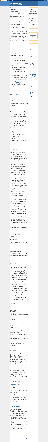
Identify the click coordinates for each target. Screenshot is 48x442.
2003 (30, 95)
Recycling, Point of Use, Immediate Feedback (17, 111)
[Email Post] (19, 21)
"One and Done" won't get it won (15, 409)
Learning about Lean (15, 3)
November (31, 62)
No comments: (17, 21)
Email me (19, 234)
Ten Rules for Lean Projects (14, 97)
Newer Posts (11, 438)
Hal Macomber (14, 100)
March (31, 91)
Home (19, 438)
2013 (30, 49)
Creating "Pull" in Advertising (15, 24)
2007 (30, 56)
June (31, 87)
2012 (30, 50)
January (31, 93)
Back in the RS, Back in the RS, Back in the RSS (18, 54)
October (31, 63)
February (31, 92)
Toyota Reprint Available (14, 310)
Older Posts (26, 438)
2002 (30, 96)
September (31, 64)
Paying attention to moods (33, 66)
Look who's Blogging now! (14, 387)
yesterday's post (15, 313)
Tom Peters (18, 390)
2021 (30, 48)
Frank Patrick (17, 82)
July (30, 86)
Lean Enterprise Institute (20, 314)
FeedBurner (34, 37)
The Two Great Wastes (13, 239)
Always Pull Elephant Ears (33, 74)
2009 (30, 54)
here (15, 314)
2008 (30, 55)
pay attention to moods (12, 11)
